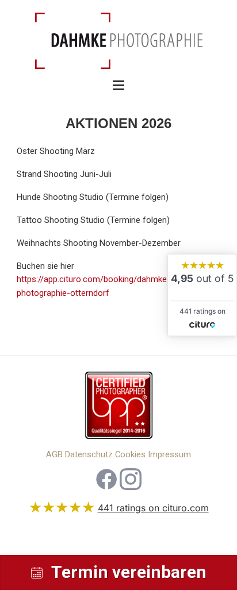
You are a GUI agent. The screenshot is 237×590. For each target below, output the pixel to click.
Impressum (169, 454)
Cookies (130, 454)
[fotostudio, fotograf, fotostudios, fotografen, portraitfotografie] (118, 408)
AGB (54, 454)
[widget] (202, 295)
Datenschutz (89, 454)
